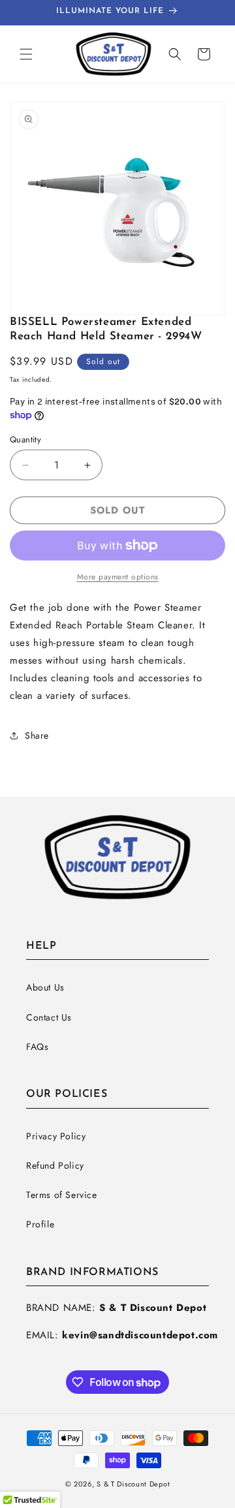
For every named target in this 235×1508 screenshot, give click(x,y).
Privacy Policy (56, 1136)
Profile (40, 1224)
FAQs (37, 1046)
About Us (45, 987)
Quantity (25, 439)
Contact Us (49, 1017)
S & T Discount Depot (133, 1484)
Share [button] (37, 735)
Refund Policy (55, 1165)
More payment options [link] (118, 577)
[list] (117, 208)
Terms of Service (61, 1194)
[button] (26, 54)
